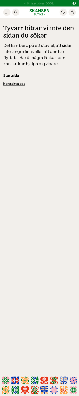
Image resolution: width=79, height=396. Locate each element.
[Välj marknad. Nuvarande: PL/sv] (74, 3)
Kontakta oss (14, 83)
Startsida (11, 75)
